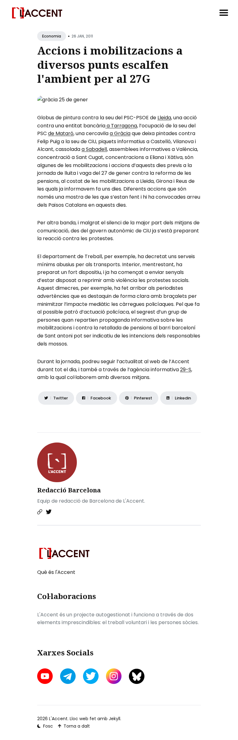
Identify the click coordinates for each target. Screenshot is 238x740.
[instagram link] (114, 676)
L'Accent (58, 719)
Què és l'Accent (56, 572)
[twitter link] (91, 676)
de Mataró (60, 133)
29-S (185, 369)
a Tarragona (121, 125)
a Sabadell (94, 149)
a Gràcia (120, 133)
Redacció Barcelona (69, 490)
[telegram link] (68, 676)
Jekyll (114, 719)
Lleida (164, 117)
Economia (51, 36)
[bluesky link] (137, 676)
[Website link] (39, 512)
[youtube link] (45, 676)
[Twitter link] (48, 512)
